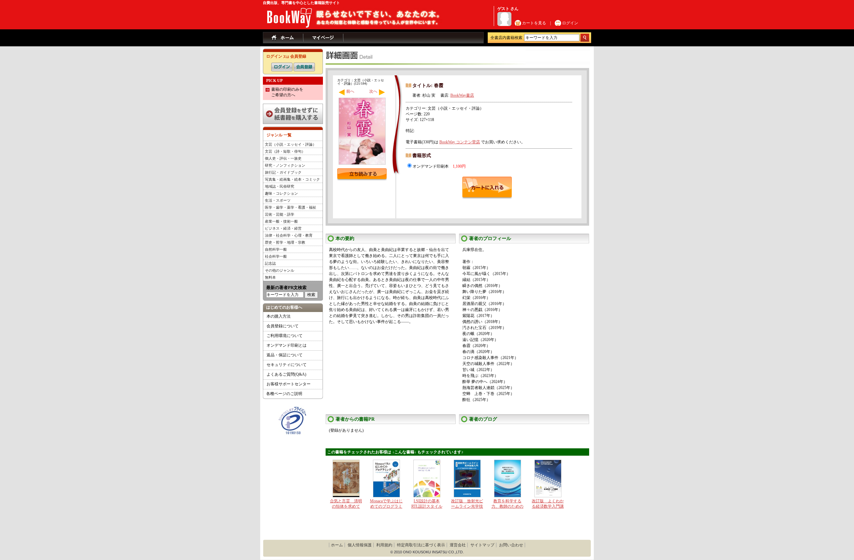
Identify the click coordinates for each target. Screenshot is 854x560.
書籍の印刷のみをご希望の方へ (287, 92)
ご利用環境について (285, 335)
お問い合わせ (511, 545)
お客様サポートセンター (289, 384)
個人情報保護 (360, 545)
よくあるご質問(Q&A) (286, 374)
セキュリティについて (287, 364)
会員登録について (283, 326)
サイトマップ (482, 545)
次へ (373, 91)
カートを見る (534, 23)
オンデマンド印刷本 (439, 166)
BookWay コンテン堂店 (459, 142)
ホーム (337, 545)
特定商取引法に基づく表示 (421, 545)
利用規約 (384, 545)
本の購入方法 (279, 316)
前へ (350, 91)
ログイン (570, 23)
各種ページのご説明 (284, 393)
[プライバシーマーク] (292, 408)
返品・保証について (285, 355)
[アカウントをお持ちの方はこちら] (282, 65)
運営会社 (458, 545)
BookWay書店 (462, 95)
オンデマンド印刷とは (287, 345)
